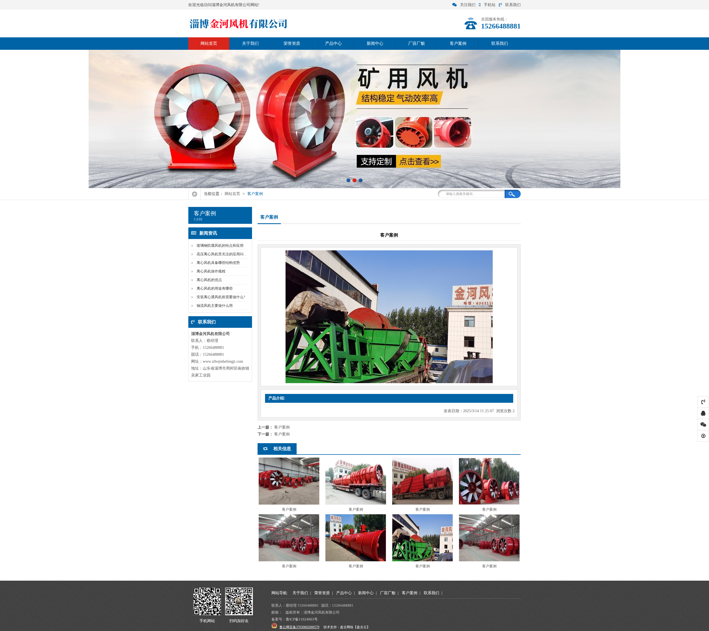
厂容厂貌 (416, 43)
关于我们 (250, 43)
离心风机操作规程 (211, 271)
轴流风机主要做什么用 (215, 305)
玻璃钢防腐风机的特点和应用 (220, 245)
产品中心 (333, 43)
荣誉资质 (292, 43)
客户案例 (458, 43)
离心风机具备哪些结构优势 (218, 263)
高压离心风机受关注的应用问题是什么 (227, 254)
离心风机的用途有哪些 (215, 288)
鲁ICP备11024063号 (302, 619)
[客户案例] (289, 481)
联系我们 (513, 5)
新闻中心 (375, 43)
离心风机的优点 (209, 280)
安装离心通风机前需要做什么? (221, 297)
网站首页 (209, 43)
